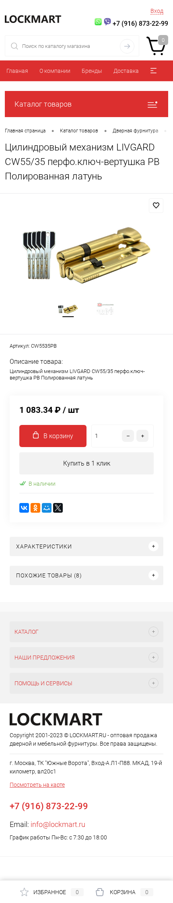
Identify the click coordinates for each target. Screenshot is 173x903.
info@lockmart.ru (58, 824)
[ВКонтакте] (24, 508)
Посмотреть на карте (37, 784)
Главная (17, 71)
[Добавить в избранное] (156, 205)
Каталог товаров (43, 104)
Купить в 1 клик (86, 463)
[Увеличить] (86, 255)
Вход (156, 11)
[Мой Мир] (46, 508)
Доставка (126, 71)
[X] (58, 508)
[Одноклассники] (35, 508)
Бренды (92, 71)
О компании (54, 71)
